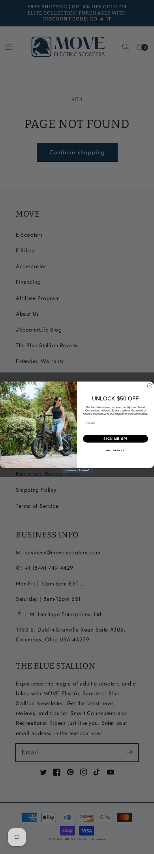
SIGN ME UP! (115, 438)
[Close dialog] (149, 385)
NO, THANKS (115, 450)
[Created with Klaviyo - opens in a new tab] (77, 470)
